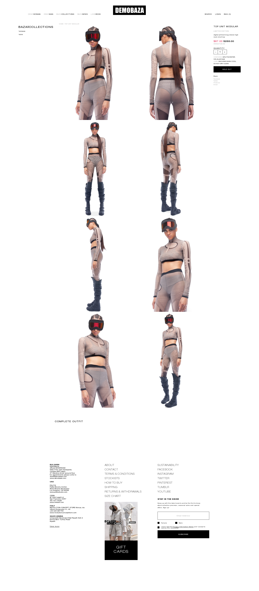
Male (181, 523)
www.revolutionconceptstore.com (63, 512)
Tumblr (163, 487)
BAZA (65, 14)
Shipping (111, 487)
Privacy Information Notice (183, 526)
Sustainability (168, 465)
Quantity (219, 48)
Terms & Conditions (120, 473)
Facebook (217, 79)
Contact (111, 469)
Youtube (164, 491)
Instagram (166, 473)
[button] (226, 14)
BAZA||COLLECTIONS (35, 26)
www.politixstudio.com (58, 492)
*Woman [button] (21, 31)
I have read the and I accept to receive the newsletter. (183, 527)
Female (164, 523)
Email (216, 84)
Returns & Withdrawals (123, 491)
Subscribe (183, 534)
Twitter (216, 81)
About (109, 465)
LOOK (96, 14)
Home (61, 24)
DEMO (34, 14)
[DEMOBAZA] (129, 10)
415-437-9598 (56, 500)
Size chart (113, 496)
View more (54, 526)
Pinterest (217, 83)
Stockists (112, 478)
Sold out (227, 69)
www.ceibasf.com (57, 502)
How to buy (113, 482)
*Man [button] (20, 34)
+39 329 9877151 (57, 511)
